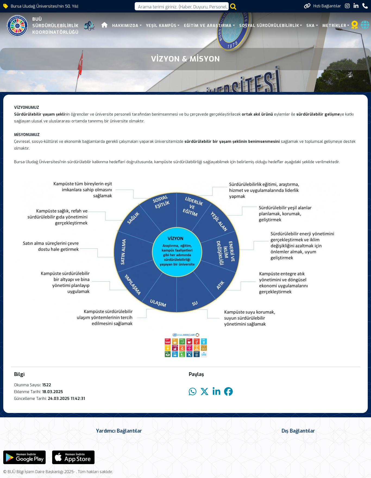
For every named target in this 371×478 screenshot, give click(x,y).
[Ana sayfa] (104, 25)
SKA (310, 25)
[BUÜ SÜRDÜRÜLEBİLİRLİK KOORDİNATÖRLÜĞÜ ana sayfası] (17, 26)
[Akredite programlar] (354, 26)
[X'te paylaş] (204, 392)
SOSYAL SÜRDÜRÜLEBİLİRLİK (269, 25)
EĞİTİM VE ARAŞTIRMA (208, 25)
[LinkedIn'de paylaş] (216, 392)
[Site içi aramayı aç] (233, 6)
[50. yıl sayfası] (89, 26)
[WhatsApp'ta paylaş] (192, 392)
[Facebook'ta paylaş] (228, 392)
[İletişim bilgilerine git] (365, 6)
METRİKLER (334, 25)
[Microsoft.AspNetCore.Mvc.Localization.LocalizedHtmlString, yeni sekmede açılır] (24, 457)
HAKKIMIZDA (125, 25)
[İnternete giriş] (365, 26)
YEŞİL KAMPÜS (161, 25)
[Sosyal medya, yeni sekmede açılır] (347, 6)
